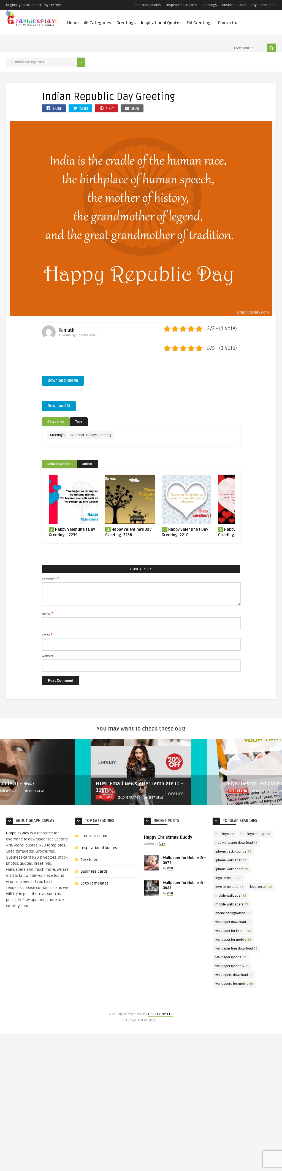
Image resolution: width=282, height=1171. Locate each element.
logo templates (229, 887)
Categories (55, 422)
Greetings (209, 5)
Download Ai (59, 406)
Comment (50, 578)
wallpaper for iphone (233, 931)
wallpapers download (234, 975)
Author (87, 464)
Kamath (66, 330)
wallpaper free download (236, 948)
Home (73, 22)
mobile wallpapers (231, 904)
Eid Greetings (200, 22)
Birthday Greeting (242, 797)
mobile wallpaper (230, 896)
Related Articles (59, 464)
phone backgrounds (232, 913)
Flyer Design (106, 791)
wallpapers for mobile (234, 984)
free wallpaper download (236, 843)
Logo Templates (263, 5)
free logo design (255, 834)
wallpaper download (233, 922)
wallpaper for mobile (233, 940)
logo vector (261, 887)
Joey (162, 843)
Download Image (63, 380)
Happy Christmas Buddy (168, 837)
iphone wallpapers (231, 869)
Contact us (229, 22)
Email (47, 634)
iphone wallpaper (230, 860)
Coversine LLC (160, 1014)
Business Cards (234, 5)
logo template (228, 878)
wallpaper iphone (230, 957)
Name (47, 613)
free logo (224, 834)
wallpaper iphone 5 (232, 966)
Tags (78, 422)
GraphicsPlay (17, 833)
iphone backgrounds (233, 852)
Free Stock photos (147, 5)
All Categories (97, 22)
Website (48, 656)
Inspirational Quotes (181, 5)
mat (170, 868)
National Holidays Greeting (91, 435)
